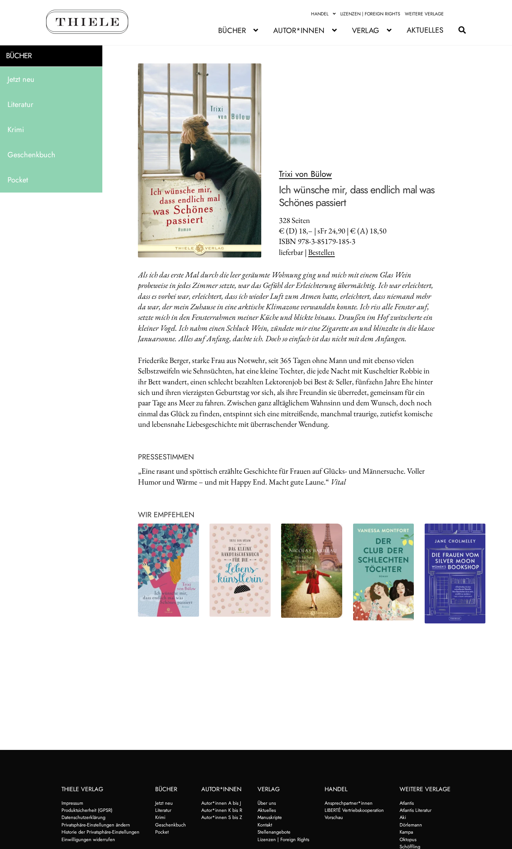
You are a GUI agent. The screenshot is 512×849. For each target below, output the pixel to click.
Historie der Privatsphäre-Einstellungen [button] (100, 831)
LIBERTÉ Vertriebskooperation (354, 810)
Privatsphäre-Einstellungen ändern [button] (95, 824)
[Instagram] (461, 14)
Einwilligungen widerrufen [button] (88, 839)
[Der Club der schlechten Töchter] (383, 572)
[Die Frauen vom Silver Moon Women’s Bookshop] (455, 573)
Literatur (20, 104)
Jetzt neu (20, 79)
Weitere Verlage (424, 14)
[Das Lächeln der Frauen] (311, 571)
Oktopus (408, 839)
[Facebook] (452, 14)
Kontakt (264, 824)
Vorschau (334, 817)
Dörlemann (411, 824)
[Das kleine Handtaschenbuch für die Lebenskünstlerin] (240, 570)
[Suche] (458, 30)
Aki (403, 817)
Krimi (15, 129)
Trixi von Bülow (305, 174)
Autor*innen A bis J (221, 803)
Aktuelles (425, 30)
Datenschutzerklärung (83, 817)
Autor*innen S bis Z (221, 817)
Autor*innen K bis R (221, 810)
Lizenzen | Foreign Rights (370, 14)
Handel (319, 14)
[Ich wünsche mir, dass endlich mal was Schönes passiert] (168, 570)
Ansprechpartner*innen (349, 803)
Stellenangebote (273, 831)
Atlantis (407, 803)
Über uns (266, 803)
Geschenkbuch (31, 154)
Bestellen (321, 252)
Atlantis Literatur (415, 810)
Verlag (365, 30)
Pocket (17, 179)
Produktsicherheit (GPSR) (86, 810)
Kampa (406, 831)
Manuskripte (269, 817)
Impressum (72, 803)
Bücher (232, 30)
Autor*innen (299, 30)
